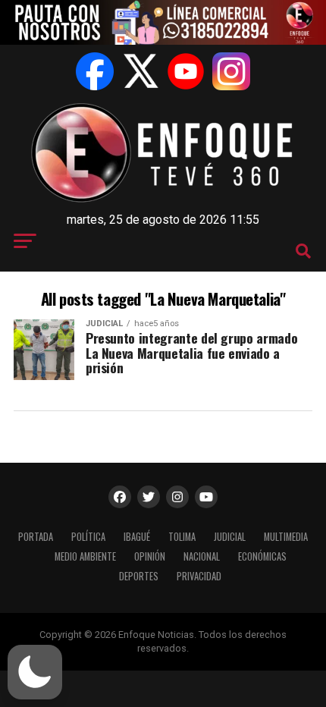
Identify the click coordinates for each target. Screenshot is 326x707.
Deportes (138, 576)
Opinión (149, 556)
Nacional (201, 556)
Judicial (230, 536)
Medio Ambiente (85, 556)
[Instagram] (231, 71)
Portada (35, 536)
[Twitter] (140, 71)
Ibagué (137, 536)
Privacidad (199, 576)
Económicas (262, 556)
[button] (35, 672)
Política (88, 536)
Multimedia (286, 536)
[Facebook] (95, 71)
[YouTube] (186, 71)
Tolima (182, 536)
